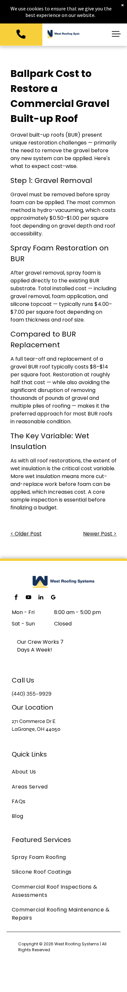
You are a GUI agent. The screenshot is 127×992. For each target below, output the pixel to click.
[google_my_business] (53, 598)
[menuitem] (63, 771)
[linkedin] (40, 598)
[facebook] (16, 598)
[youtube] (28, 598)
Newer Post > (100, 533)
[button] (116, 34)
